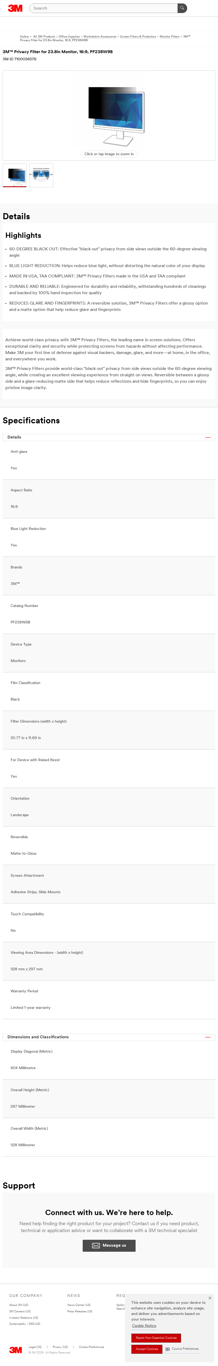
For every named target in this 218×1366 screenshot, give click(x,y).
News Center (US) (78, 1305)
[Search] (182, 8)
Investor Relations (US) (23, 1318)
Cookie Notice (144, 1326)
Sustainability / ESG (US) (24, 1324)
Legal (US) (35, 1347)
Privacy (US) (60, 1347)
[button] (182, 1349)
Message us (114, 1245)
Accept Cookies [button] (147, 1349)
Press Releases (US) (79, 1311)
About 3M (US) (18, 1305)
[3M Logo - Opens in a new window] (15, 8)
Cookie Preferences (91, 1347)
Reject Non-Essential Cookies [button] (156, 1338)
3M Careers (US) (20, 1311)
